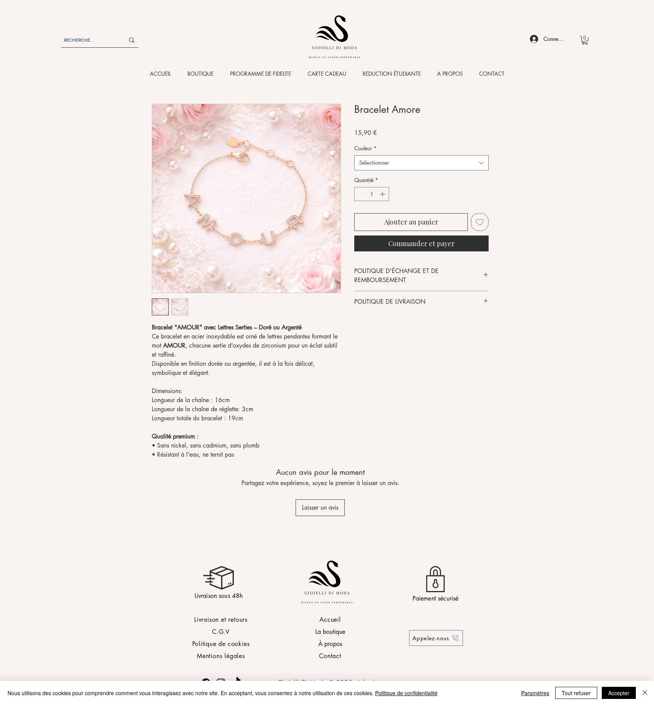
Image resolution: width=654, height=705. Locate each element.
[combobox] (421, 163)
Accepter (618, 693)
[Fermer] (644, 693)
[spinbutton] (371, 194)
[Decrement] (360, 194)
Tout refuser (576, 693)
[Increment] (383, 194)
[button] (585, 40)
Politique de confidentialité (406, 693)
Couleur (365, 148)
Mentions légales (221, 656)
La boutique (330, 632)
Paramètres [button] (535, 693)
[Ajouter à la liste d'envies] (480, 222)
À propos (330, 644)
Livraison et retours (221, 620)
